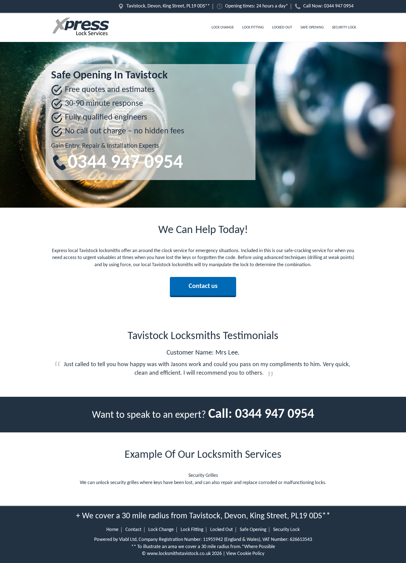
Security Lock (344, 27)
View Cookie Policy (245, 553)
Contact (133, 529)
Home (112, 529)
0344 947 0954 (339, 6)
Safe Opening (312, 27)
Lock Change (223, 27)
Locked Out (282, 27)
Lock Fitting (253, 27)
